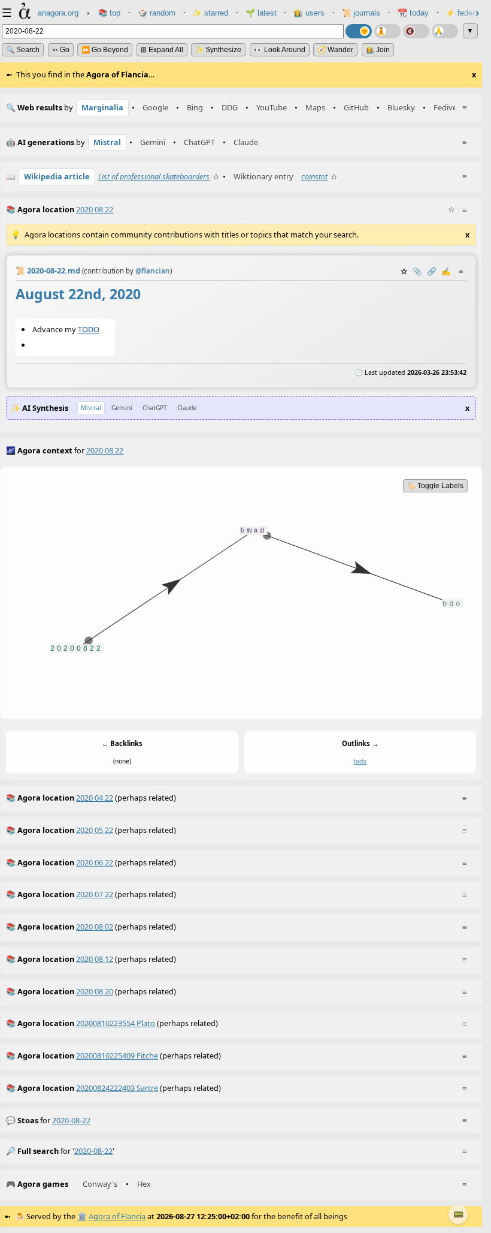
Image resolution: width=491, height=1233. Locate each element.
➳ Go (60, 49)
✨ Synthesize (218, 49)
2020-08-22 (71, 1120)
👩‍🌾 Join (378, 49)
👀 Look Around (279, 49)
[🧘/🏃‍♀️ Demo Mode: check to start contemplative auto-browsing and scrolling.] (387, 31)
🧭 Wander (335, 49)
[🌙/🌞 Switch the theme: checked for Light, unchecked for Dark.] (358, 31)
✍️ (446, 271)
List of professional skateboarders (154, 176)
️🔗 (432, 271)
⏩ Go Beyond (104, 49)
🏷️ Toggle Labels (435, 485)
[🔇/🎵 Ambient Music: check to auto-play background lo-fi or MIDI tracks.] (416, 31)
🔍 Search (23, 49)
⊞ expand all (162, 49)
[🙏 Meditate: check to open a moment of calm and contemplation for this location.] (445, 31)
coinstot (314, 176)
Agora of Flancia (117, 1216)
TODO (88, 328)
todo (359, 761)
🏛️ (82, 1216)
